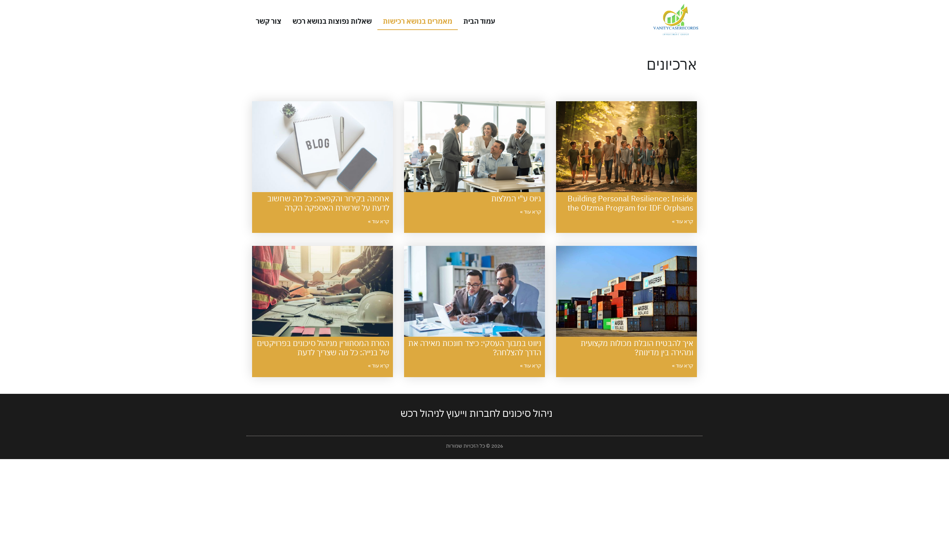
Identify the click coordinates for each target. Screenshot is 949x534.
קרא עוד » (682, 221)
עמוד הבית (479, 21)
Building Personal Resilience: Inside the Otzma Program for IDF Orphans (630, 203)
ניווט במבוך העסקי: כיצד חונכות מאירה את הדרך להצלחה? (474, 347)
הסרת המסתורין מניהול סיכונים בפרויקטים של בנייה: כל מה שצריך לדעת (323, 347)
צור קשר (268, 21)
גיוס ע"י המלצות (516, 198)
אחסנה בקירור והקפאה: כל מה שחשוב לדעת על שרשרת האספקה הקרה (328, 203)
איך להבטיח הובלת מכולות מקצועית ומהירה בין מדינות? (637, 347)
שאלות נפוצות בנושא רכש (332, 21)
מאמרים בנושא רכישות (417, 21)
